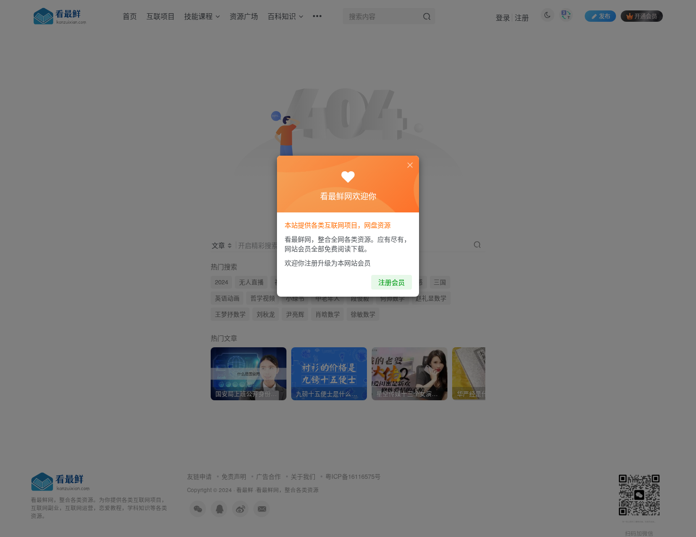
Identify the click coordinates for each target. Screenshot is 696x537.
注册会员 (391, 282)
